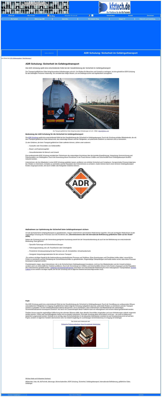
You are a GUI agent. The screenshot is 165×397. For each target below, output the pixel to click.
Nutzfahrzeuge (27, 58)
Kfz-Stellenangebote (16, 58)
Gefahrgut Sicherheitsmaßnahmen (62, 267)
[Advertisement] (81, 34)
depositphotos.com (103, 131)
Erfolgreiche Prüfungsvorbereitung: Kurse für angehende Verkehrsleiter (80, 324)
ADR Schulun (33, 137)
